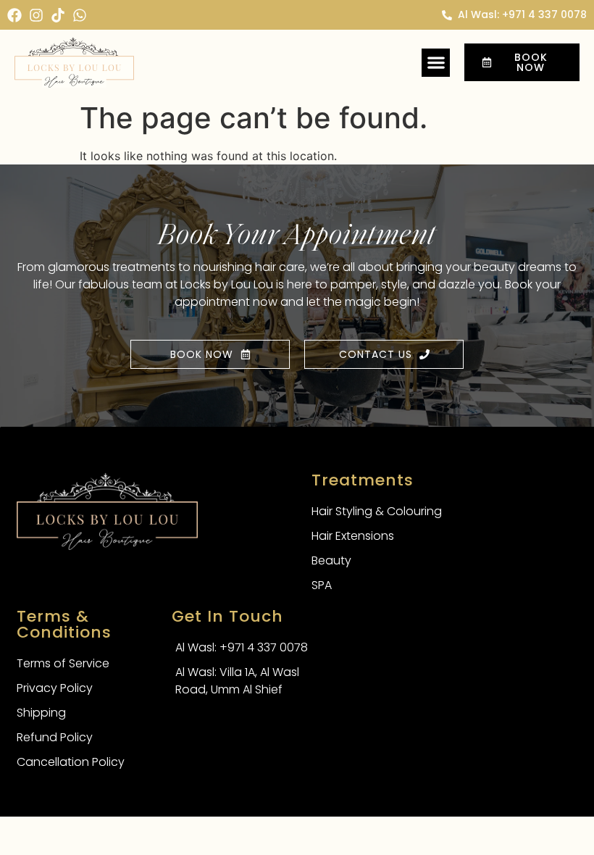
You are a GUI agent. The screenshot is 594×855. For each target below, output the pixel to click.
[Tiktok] (58, 15)
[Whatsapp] (79, 15)
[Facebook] (14, 15)
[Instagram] (36, 15)
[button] (436, 63)
